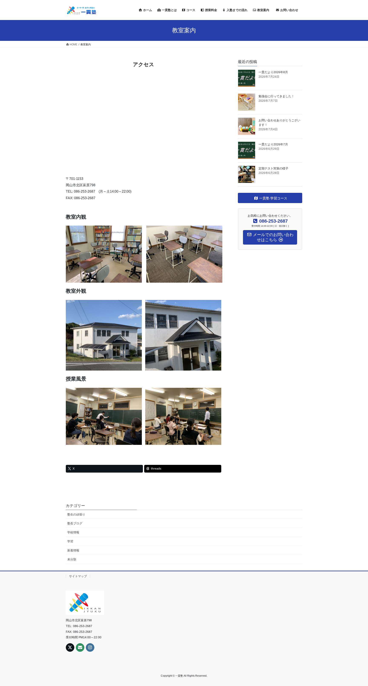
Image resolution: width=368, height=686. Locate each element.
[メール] (80, 647)
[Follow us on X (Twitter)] (70, 647)
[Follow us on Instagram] (90, 647)
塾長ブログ (74, 523)
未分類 (71, 559)
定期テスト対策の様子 (273, 168)
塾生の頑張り (76, 514)
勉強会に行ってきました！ (276, 96)
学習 (70, 541)
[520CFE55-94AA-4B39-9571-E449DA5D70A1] (183, 254)
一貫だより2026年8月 (273, 72)
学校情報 (73, 532)
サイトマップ (78, 576)
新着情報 (73, 550)
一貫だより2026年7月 (273, 144)
